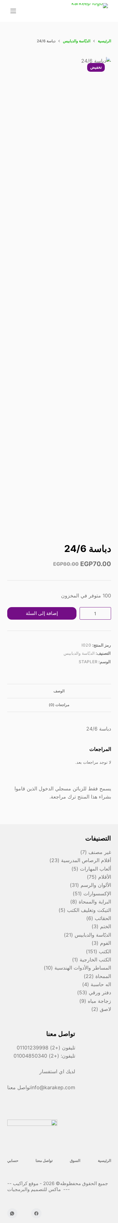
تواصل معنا (44, 1160)
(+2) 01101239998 (38, 1047)
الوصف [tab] (59, 691)
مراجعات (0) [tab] (59, 704)
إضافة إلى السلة (42, 613)
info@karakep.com (53, 1087)
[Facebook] (36, 1213)
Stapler (88, 661)
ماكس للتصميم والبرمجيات (34, 1189)
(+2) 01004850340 (37, 1056)
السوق (75, 1160)
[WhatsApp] (12, 1213)
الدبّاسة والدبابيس (79, 653)
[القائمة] (13, 11)
